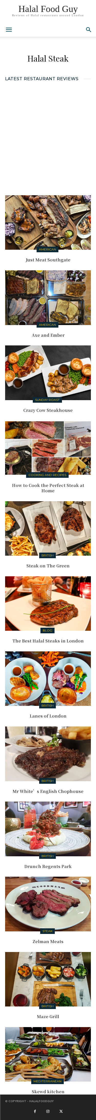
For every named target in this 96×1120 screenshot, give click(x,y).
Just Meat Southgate (48, 260)
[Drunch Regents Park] (48, 829)
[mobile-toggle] (9, 30)
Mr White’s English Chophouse (48, 791)
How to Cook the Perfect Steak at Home (48, 488)
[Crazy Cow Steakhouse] (48, 372)
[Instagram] (47, 1111)
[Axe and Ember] (48, 297)
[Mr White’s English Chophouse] (48, 753)
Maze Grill (48, 1016)
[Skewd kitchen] (48, 1054)
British (47, 555)
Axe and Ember (48, 335)
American (47, 249)
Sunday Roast (47, 400)
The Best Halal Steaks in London (48, 641)
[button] (89, 30)
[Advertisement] (48, 137)
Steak (47, 931)
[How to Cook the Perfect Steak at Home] (48, 448)
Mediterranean (47, 1081)
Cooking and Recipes (47, 475)
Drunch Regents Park (48, 866)
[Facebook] (34, 1111)
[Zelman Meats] (48, 904)
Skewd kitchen (48, 1092)
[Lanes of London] (48, 678)
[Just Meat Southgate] (48, 222)
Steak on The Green (48, 566)
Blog (47, 630)
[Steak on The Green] (48, 528)
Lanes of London (48, 716)
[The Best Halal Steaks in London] (48, 603)
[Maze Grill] (48, 979)
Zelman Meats (48, 941)
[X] (61, 1111)
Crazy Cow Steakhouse (48, 410)
